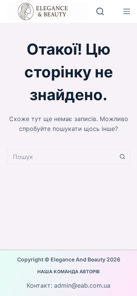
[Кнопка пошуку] (122, 156)
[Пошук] (100, 11)
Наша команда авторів (68, 271)
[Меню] (126, 11)
